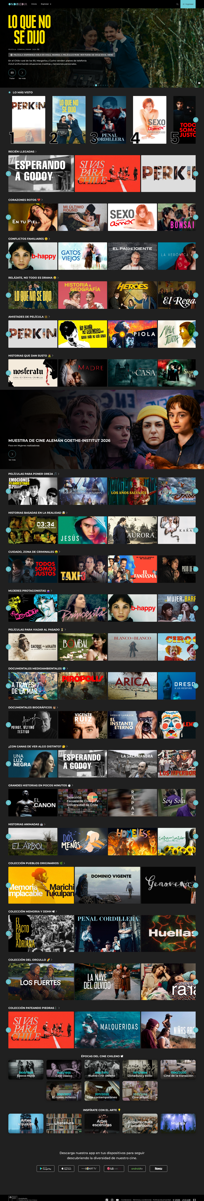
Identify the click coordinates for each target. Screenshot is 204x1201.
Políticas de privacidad (162, 1200)
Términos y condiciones (142, 1200)
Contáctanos (126, 1200)
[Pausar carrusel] (199, 83)
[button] (46, 4)
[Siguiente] (195, 120)
